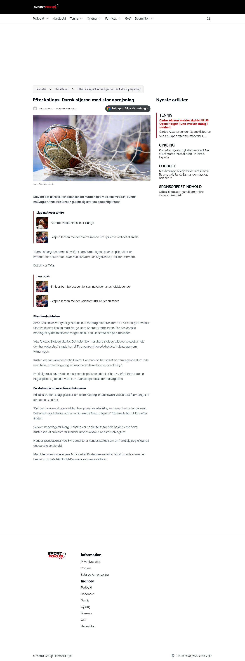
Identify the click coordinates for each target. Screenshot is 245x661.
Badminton (142, 18)
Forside (41, 89)
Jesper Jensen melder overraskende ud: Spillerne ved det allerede (94, 237)
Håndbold (59, 18)
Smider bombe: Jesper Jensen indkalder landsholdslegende (90, 286)
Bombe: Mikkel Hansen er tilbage (72, 223)
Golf (128, 18)
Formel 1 (111, 18)
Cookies (86, 568)
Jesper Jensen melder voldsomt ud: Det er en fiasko (85, 301)
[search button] (208, 18)
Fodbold (38, 18)
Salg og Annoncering (95, 574)
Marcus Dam (45, 108)
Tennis (74, 18)
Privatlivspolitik (90, 561)
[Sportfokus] (122, 7)
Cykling (92, 18)
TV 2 (51, 265)
